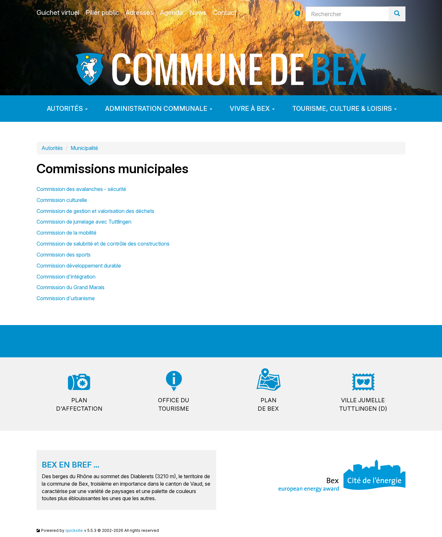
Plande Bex (268, 404)
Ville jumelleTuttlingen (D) (363, 404)
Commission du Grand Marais (71, 287)
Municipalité (84, 148)
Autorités (65, 108)
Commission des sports (64, 254)
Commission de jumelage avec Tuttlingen (84, 221)
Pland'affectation (79, 404)
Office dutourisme (173, 404)
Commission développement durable (79, 265)
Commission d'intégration (66, 276)
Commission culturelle (62, 200)
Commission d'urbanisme (66, 298)
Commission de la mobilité (66, 232)
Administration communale (157, 108)
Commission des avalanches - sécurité (81, 189)
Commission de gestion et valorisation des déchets (95, 211)
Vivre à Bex (250, 108)
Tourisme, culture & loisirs (342, 108)
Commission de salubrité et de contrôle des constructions (103, 243)
